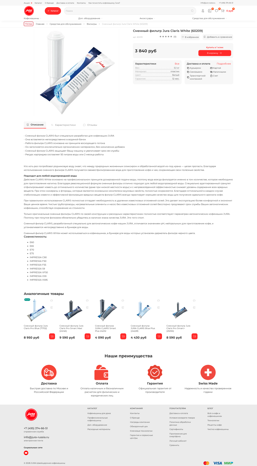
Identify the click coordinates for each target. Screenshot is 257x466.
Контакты (81, 3)
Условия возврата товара (182, 418)
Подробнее (224, 63)
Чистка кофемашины (218, 429)
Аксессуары (146, 18)
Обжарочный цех (139, 426)
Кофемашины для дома (99, 413)
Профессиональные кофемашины (97, 419)
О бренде (49, 3)
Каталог (38, 3)
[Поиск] (192, 11)
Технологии (213, 420)
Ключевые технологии (141, 431)
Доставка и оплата (65, 3)
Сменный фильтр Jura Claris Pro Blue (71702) (36, 327)
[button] (167, 37)
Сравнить (174, 445)
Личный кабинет (178, 441)
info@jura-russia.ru (207, 3)
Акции (27, 3)
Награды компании (140, 422)
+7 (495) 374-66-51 (226, 3)
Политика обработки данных (180, 423)
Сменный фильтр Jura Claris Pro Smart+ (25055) (178, 328)
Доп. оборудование (89, 18)
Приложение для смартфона (178, 435)
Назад (28, 23)
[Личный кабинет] (203, 11)
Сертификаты (176, 429)
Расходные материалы (98, 429)
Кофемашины (31, 18)
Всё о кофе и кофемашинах (214, 414)
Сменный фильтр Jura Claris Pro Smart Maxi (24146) (71, 328)
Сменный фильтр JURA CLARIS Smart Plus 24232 (105, 328)
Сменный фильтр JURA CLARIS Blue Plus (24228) (143, 328)
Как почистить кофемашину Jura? (104, 3)
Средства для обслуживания (208, 18)
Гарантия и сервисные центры (141, 436)
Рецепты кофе (214, 425)
